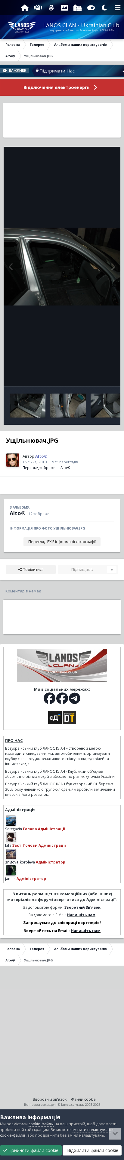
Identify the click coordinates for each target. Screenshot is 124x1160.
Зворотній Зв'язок (82, 907)
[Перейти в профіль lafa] (11, 837)
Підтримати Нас (46, 71)
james (10, 878)
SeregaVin (13, 828)
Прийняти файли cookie (32, 1150)
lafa (8, 845)
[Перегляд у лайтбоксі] (62, 266)
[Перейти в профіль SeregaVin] (11, 821)
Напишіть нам (81, 914)
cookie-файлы (41, 1123)
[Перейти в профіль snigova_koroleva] (11, 854)
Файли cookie (83, 1099)
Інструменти (95, 375)
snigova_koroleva (20, 862)
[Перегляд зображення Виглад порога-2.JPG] (27, 406)
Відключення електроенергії (56, 87)
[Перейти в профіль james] (11, 870)
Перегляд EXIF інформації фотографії (62, 541)
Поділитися (33, 569)
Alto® (18, 513)
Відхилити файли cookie (92, 1150)
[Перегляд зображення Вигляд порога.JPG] (68, 406)
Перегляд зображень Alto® (46, 467)
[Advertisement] (62, 120)
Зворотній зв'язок (50, 1099)
